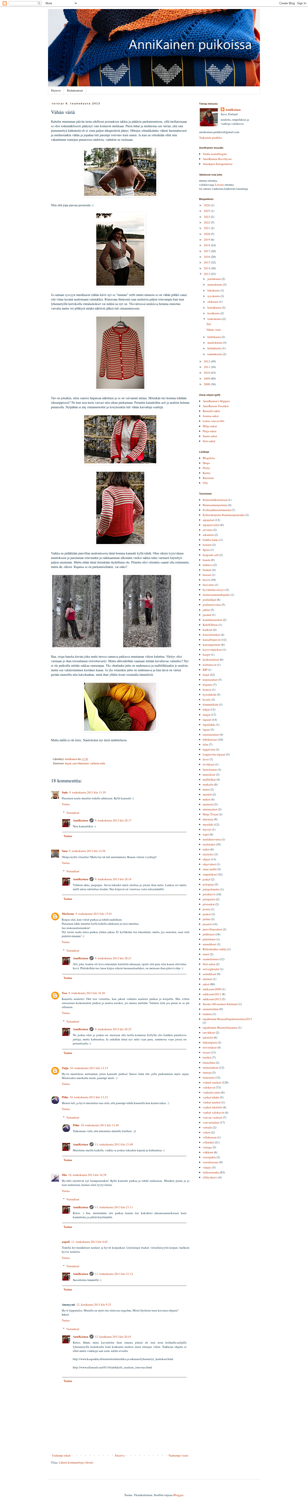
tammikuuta (215, 354)
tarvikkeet (209, 1032)
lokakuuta (214, 290)
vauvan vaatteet (212, 1117)
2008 (207, 384)
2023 (207, 217)
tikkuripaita (210, 1042)
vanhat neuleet (212, 1102)
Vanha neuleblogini (215, 154)
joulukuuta (214, 279)
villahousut (210, 1137)
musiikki (208, 824)
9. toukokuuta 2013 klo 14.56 (87, 851)
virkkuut (208, 1152)
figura (206, 550)
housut (207, 575)
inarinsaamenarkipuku (216, 595)
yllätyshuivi (210, 1177)
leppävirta (209, 749)
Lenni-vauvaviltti (213, 421)
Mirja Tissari (210, 814)
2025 (207, 211)
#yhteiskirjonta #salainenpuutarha (224, 515)
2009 (207, 378)
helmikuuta (214, 348)
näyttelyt (208, 854)
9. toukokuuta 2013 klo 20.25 (113, 1029)
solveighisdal (211, 969)
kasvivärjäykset (212, 649)
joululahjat (209, 600)
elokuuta (213, 302)
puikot (207, 914)
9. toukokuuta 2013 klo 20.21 (113, 958)
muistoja (208, 819)
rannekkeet (209, 944)
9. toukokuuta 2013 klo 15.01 (94, 914)
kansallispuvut (212, 640)
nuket (206, 849)
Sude (65, 792)
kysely (207, 699)
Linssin (219, 185)
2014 (207, 268)
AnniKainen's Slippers (216, 401)
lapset (206, 729)
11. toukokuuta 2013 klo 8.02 (89, 1242)
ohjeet (206, 859)
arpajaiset (208, 520)
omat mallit (210, 869)
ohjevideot (209, 864)
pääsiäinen (209, 939)
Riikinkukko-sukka (215, 949)
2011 (207, 367)
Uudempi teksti (61, 1455)
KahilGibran (210, 625)
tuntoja (207, 1072)
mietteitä (208, 804)
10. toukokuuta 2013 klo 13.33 (89, 1097)
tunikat (207, 1057)
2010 (207, 373)
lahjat (206, 709)
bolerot (207, 545)
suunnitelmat (211, 1009)
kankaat (207, 630)
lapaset (207, 720)
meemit (207, 794)
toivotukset (210, 1047)
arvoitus (208, 530)
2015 (207, 262)
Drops (206, 463)
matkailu (208, 784)
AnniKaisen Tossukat (216, 406)
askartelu (208, 535)
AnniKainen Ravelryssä (217, 159)
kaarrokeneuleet (212, 620)
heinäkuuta (214, 307)
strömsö (207, 979)
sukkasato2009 (212, 989)
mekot (206, 799)
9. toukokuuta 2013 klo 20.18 (113, 879)
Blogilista (209, 458)
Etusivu (56, 90)
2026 (207, 205)
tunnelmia (209, 1062)
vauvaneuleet (211, 1122)
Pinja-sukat (209, 431)
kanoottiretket (211, 635)
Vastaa (66, 804)
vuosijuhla (209, 1157)
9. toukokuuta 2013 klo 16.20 (87, 993)
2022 (207, 222)
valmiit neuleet (212, 1082)
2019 (207, 239)
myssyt (207, 829)
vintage (207, 1147)
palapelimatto (211, 889)
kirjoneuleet (210, 680)
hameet (207, 570)
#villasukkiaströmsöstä (217, 510)
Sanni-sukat (210, 436)
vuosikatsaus (210, 1162)
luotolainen (210, 769)
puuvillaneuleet (81, 763)
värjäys (207, 1167)
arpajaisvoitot (211, 525)
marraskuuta (215, 284)
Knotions (208, 478)
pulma (206, 919)
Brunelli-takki (211, 411)
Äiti (208, 324)
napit (206, 834)
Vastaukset (72, 813)
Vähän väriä (213, 330)
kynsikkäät (209, 694)
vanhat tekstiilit (212, 1107)
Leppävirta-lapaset (214, 754)
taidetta (207, 1014)
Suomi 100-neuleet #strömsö (220, 1004)
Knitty (207, 473)
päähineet (209, 934)
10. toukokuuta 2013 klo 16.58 (87, 1175)
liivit (206, 759)
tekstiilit (208, 1037)
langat (68, 763)
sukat (206, 984)
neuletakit (209, 844)
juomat (207, 615)
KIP (205, 670)
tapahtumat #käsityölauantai (220, 1027)
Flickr (206, 468)
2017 (207, 251)
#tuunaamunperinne (215, 505)
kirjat (206, 675)
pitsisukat (209, 904)
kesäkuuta (214, 313)
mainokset (209, 774)
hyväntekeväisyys (214, 590)
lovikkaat (208, 764)
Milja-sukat (210, 426)
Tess (64, 993)
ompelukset (210, 874)
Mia (64, 1175)
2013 (207, 274)
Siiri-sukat (209, 441)
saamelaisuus (211, 959)
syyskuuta (214, 296)
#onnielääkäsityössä (215, 500)
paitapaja (208, 884)
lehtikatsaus (210, 739)
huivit (206, 580)
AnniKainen (80, 820)
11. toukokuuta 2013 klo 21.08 (114, 1144)
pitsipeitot (209, 899)
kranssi (207, 689)
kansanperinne (212, 645)
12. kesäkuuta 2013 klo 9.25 (93, 1304)
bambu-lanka (211, 540)
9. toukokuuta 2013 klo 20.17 (113, 820)
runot (206, 954)
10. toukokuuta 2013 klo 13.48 (100, 1125)
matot (206, 789)
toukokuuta (214, 319)
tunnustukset (210, 1067)
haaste (206, 560)
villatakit (208, 1142)
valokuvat (209, 1087)
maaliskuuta (215, 342)
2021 (207, 228)
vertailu (207, 1127)
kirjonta (207, 685)
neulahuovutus (212, 839)
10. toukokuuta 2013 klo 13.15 (89, 1068)
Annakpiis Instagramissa (217, 164)
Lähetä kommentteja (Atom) (76, 1462)
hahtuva (208, 565)
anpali (66, 1241)
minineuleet (210, 809)
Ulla (205, 483)
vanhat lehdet (211, 1097)
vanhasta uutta (97, 763)
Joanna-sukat (211, 416)
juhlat (206, 610)
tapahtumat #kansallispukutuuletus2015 (227, 1019)
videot (207, 1132)
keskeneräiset (211, 659)
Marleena (68, 913)
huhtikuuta (214, 337)
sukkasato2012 (212, 999)
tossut (206, 1052)
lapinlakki (209, 725)
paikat (206, 879)
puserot (207, 924)
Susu (65, 851)
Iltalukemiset (75, 90)
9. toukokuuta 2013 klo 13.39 (87, 792)
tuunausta (209, 1077)
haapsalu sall (210, 555)
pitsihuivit (209, 894)
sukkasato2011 (212, 994)
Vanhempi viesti (178, 1455)
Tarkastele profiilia (210, 138)
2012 (207, 361)
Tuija (65, 1068)
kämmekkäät (210, 704)
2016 (207, 257)
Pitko (65, 1097)
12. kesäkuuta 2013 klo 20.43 (113, 1337)
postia (206, 909)
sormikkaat (209, 974)
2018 (207, 245)
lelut (205, 744)
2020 (207, 234)
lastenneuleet (211, 734)
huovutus (208, 585)
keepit (206, 654)
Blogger (178, 1495)
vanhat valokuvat (213, 1112)
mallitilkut (209, 779)
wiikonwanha (211, 1172)
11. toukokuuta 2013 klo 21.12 (114, 1274)
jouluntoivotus (212, 605)
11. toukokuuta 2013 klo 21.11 (114, 1207)
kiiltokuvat (209, 665)
